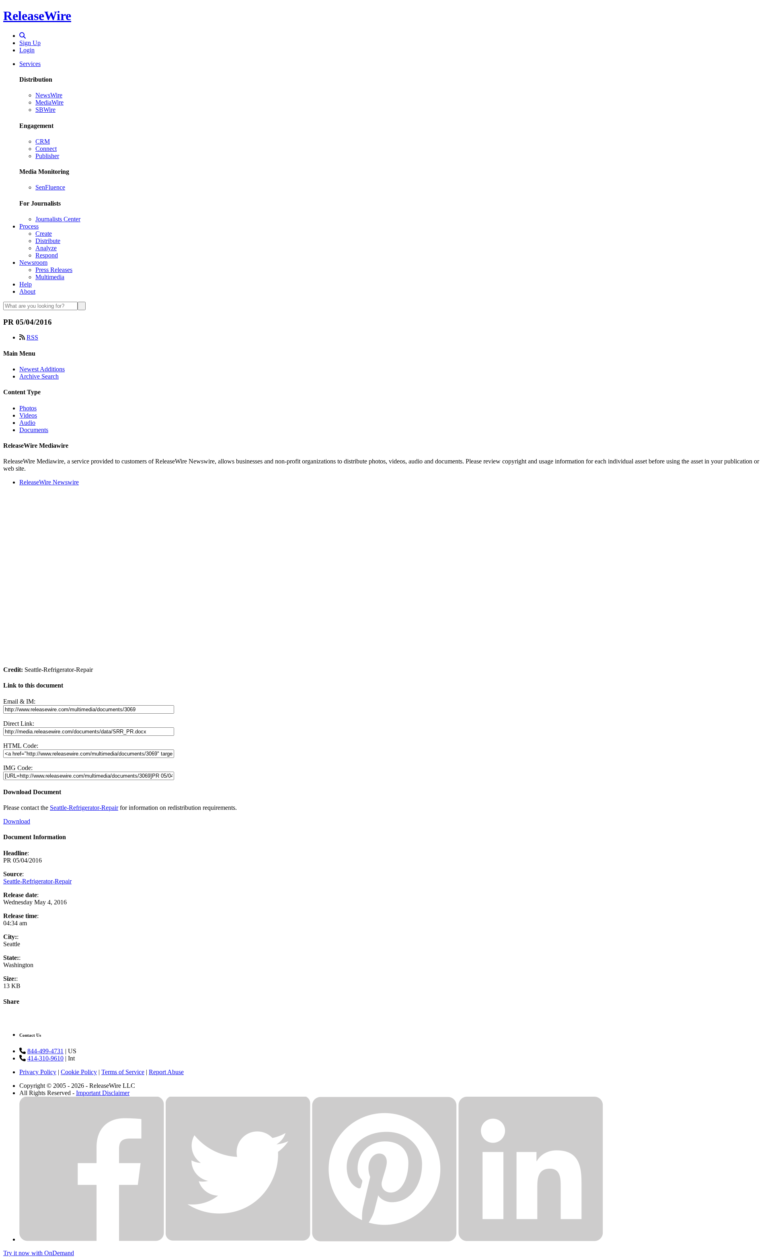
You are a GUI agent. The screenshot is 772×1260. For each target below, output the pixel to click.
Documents (33, 429)
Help (25, 284)
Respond (46, 255)
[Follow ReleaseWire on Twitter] (238, 1239)
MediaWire (49, 102)
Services (30, 63)
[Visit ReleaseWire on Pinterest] (384, 1239)
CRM (42, 141)
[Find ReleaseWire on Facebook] (91, 1239)
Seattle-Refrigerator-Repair (84, 807)
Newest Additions (42, 369)
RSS (32, 337)
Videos (28, 415)
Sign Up (30, 42)
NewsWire (48, 95)
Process (29, 226)
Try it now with (38, 1253)
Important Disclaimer (102, 1092)
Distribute (47, 240)
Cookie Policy (79, 1072)
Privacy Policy (37, 1072)
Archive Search (39, 376)
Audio (27, 422)
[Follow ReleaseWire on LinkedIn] (530, 1239)
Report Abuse (166, 1072)
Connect (46, 148)
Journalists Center (57, 219)
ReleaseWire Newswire (49, 482)
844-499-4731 (45, 1051)
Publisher (47, 155)
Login (27, 50)
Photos (28, 408)
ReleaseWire (37, 15)
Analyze (46, 248)
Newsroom (33, 262)
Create (43, 233)
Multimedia (49, 277)
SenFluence (50, 187)
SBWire (45, 109)
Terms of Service (122, 1072)
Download (16, 821)
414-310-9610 (45, 1058)
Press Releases (53, 269)
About (27, 291)
